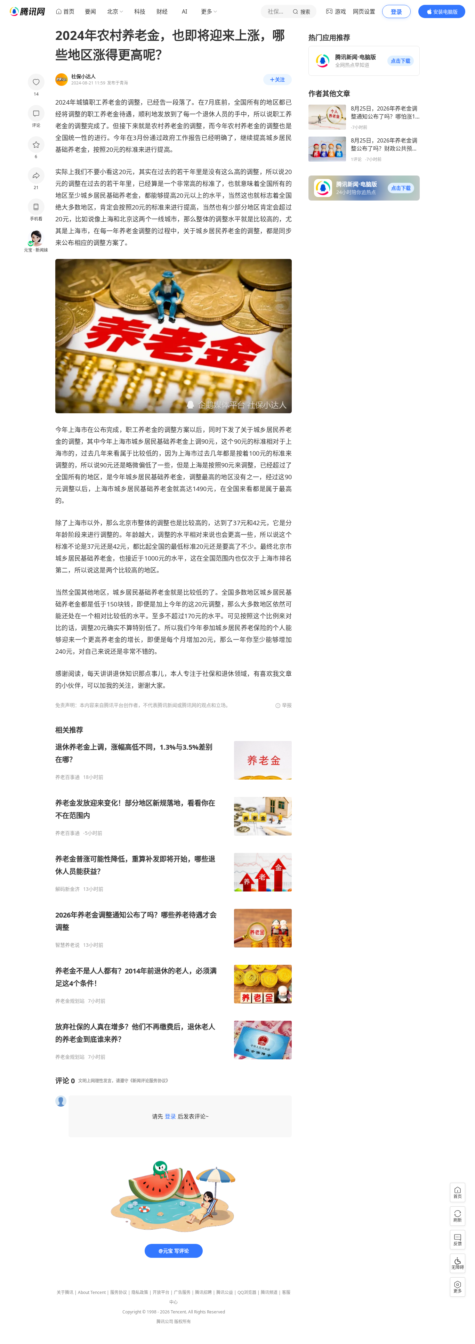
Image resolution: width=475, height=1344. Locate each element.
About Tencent (92, 1292)
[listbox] (173, 892)
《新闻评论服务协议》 (149, 1081)
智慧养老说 (67, 945)
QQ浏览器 (247, 1292)
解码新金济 (67, 889)
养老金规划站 (69, 1001)
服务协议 (118, 1292)
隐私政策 (139, 1292)
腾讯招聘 (203, 1292)
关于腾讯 (65, 1292)
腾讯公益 (224, 1292)
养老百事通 (67, 777)
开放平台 (161, 1292)
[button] (400, 61)
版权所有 (182, 1322)
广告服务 (182, 1292)
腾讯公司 (164, 1322)
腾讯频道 (269, 1292)
